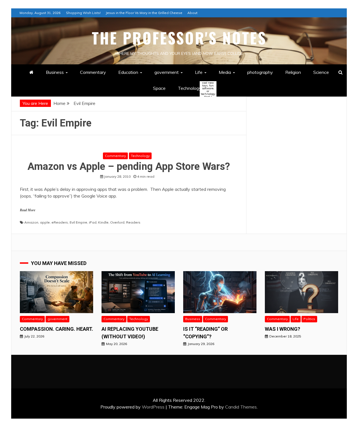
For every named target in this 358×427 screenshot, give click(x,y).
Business (55, 72)
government (166, 72)
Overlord (117, 222)
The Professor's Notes (179, 38)
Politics (309, 319)
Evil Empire (78, 222)
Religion (293, 72)
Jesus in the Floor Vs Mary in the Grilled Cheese (144, 13)
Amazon (31, 222)
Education (128, 72)
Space (159, 88)
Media (225, 72)
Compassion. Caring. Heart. (56, 329)
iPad (92, 222)
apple (45, 222)
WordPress (153, 407)
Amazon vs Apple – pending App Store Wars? (128, 166)
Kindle (103, 222)
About (192, 13)
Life (198, 72)
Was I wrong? (282, 329)
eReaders (59, 222)
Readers (133, 222)
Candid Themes (241, 407)
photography (260, 72)
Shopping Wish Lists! (83, 13)
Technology (194, 88)
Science (321, 72)
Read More (27, 210)
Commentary (93, 72)
